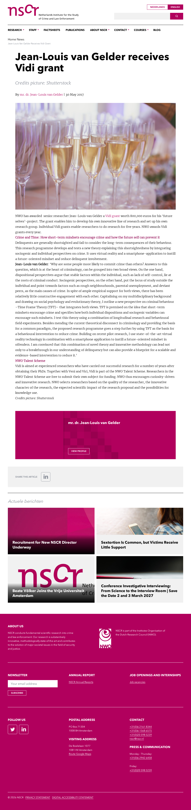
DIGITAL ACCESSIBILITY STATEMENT (72, 797)
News (20, 39)
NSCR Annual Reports (81, 682)
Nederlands (157, 7)
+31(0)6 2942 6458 (141, 757)
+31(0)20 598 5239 (141, 734)
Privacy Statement (37, 797)
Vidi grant (112, 216)
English (175, 7)
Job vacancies (137, 682)
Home (12, 39)
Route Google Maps (80, 753)
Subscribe (17, 693)
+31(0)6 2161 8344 (141, 726)
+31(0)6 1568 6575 (141, 730)
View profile (78, 451)
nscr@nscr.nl (137, 738)
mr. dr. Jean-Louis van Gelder (41, 94)
